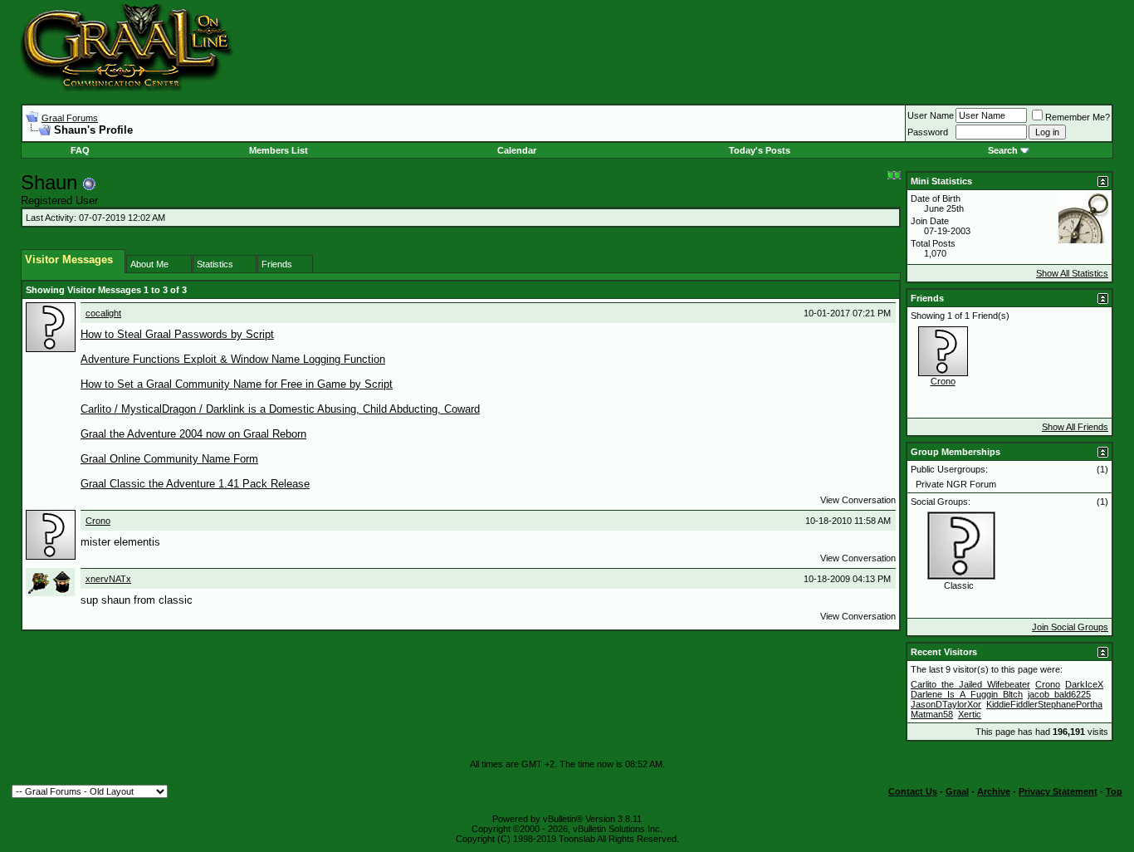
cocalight (103, 313)
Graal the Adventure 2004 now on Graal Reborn (193, 434)
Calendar (516, 150)
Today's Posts (759, 150)
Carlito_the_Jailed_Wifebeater (970, 684)
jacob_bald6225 (1059, 694)
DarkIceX (1084, 684)
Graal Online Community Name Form (169, 459)
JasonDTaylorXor (946, 704)
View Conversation (858, 500)
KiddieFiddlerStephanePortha (1044, 704)
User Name (930, 115)
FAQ (80, 150)
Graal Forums (70, 118)
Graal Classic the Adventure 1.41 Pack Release (195, 483)
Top (1114, 791)
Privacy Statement (1058, 791)
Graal (957, 791)
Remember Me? (1077, 117)
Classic (959, 585)
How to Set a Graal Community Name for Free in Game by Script (237, 384)
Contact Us (912, 791)
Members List (278, 150)
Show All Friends (1075, 427)
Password (927, 132)
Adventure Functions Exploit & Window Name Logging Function (233, 359)
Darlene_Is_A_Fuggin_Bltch (967, 694)
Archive (993, 791)
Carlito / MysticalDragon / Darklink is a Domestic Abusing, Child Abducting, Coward (280, 409)
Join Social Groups (1070, 627)
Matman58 (932, 714)
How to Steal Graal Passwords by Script (177, 334)
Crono (98, 521)
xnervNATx (108, 579)
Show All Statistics (1072, 273)
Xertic (969, 714)
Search (1003, 150)
